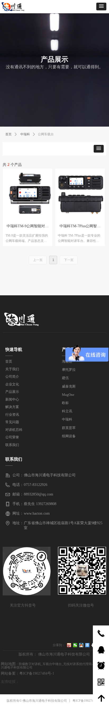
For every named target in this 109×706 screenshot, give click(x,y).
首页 (8, 134)
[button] (101, 6)
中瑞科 (25, 134)
